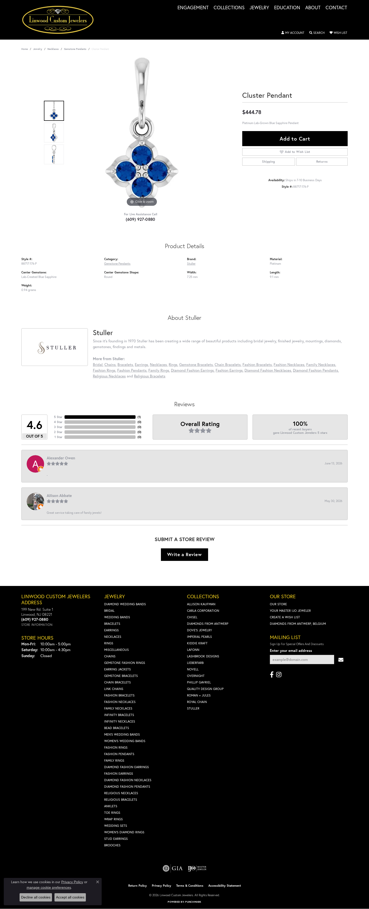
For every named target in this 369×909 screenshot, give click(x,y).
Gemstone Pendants (75, 49)
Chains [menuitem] (109, 656)
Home (24, 49)
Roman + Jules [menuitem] (199, 695)
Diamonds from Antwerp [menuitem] (207, 624)
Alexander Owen (61, 457)
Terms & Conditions (189, 885)
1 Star (58, 437)
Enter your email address (291, 650)
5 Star (58, 417)
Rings (173, 364)
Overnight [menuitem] (196, 676)
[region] (142, 132)
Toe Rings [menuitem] (112, 813)
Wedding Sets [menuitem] (115, 826)
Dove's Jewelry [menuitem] (199, 630)
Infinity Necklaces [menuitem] (119, 721)
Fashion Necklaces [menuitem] (120, 702)
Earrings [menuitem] (111, 630)
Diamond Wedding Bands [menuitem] (125, 604)
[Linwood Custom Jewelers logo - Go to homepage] (60, 20)
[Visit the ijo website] (197, 868)
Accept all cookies (70, 897)
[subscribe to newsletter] (341, 659)
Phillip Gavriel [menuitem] (199, 682)
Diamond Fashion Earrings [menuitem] (126, 767)
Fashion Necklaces (289, 364)
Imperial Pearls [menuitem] (199, 637)
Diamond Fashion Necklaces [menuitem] (127, 780)
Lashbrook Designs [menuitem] (203, 656)
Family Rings (158, 370)
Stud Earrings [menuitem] (116, 839)
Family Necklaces (320, 364)
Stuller (191, 263)
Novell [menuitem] (193, 669)
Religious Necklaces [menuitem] (121, 793)
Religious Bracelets (149, 375)
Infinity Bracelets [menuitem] (119, 715)
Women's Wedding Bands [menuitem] (124, 741)
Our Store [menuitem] (278, 604)
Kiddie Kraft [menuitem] (197, 643)
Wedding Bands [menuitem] (117, 617)
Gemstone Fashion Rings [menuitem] (124, 663)
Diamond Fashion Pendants (315, 370)
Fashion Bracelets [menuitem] (119, 695)
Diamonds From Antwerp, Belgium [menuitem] (298, 624)
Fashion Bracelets (257, 364)
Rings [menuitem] (108, 643)
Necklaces (53, 49)
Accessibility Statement (224, 885)
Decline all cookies (35, 897)
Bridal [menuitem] (109, 611)
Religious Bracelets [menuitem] (120, 799)
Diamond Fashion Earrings (192, 370)
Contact (336, 8)
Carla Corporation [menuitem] (203, 611)
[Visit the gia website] (173, 868)
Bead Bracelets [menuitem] (116, 728)
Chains (110, 364)
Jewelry (259, 8)
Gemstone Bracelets (196, 364)
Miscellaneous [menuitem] (116, 650)
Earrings (141, 364)
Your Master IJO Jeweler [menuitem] (290, 611)
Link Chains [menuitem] (113, 689)
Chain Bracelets (228, 364)
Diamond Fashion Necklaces (267, 370)
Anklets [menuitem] (110, 806)
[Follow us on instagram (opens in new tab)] (278, 675)
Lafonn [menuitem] (193, 650)
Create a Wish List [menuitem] (285, 617)
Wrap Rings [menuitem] (113, 819)
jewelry (37, 49)
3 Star (58, 427)
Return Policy (137, 885)
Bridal (98, 364)
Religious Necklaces (109, 375)
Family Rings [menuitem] (114, 760)
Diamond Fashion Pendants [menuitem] (127, 786)
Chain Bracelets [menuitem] (117, 682)
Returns (322, 161)
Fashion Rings (104, 370)
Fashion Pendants (132, 370)
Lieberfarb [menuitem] (195, 663)
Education (287, 8)
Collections (229, 8)
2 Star (58, 432)
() (139, 417)
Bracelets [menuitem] (112, 624)
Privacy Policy (161, 885)
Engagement (193, 8)
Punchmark (193, 901)
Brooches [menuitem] (112, 845)
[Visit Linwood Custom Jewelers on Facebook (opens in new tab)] (272, 675)
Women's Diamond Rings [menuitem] (124, 832)
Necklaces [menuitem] (112, 637)
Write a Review (184, 554)
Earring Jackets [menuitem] (117, 669)
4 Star (58, 422)
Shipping (268, 161)
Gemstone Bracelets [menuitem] (121, 676)
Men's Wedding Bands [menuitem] (122, 734)
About (313, 8)
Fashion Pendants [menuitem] (119, 754)
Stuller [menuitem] (193, 708)
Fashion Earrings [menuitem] (118, 773)
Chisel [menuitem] (192, 617)
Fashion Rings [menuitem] (116, 747)
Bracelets (125, 364)
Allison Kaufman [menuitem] (201, 604)
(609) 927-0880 (140, 219)
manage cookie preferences (49, 887)
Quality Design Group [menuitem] (205, 689)
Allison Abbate (59, 495)
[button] (292, 33)
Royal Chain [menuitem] (197, 702)
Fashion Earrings (229, 370)
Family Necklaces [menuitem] (118, 708)
